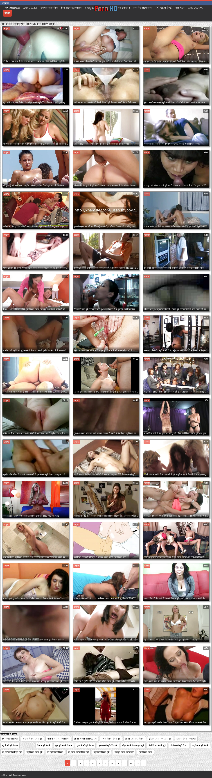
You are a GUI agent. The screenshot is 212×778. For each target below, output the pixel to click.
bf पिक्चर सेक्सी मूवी (10, 738)
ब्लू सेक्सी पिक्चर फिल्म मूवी (78, 752)
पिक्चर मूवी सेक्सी (43, 745)
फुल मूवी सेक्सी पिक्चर (63, 745)
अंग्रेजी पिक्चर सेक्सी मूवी (32, 738)
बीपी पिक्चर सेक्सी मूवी (157, 745)
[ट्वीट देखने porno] (106, 13)
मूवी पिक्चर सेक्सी (145, 752)
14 (137, 763)
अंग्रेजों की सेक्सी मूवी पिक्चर (58, 738)
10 (125, 763)
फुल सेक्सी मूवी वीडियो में (108, 745)
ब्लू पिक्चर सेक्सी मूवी (34, 752)
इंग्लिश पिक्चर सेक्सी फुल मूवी (85, 738)
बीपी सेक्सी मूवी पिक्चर (179, 745)
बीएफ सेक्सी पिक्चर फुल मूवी (133, 745)
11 (131, 763)
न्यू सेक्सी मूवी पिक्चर (10, 745)
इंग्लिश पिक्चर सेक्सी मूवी (110, 738)
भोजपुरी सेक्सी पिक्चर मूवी (124, 752)
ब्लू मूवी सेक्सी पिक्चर (55, 752)
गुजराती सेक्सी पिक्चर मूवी (186, 738)
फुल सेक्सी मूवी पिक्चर (85, 745)
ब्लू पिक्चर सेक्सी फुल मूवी (12, 752)
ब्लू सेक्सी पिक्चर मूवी (101, 752)
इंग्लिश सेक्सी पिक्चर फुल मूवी (160, 738)
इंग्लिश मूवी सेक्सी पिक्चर (134, 738)
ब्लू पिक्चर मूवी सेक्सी (200, 745)
